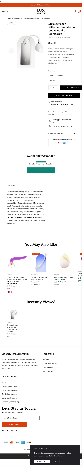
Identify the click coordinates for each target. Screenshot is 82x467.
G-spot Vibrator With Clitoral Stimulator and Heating (12, 328)
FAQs (4, 382)
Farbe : (52, 71)
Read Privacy (58, 456)
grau (51, 75)
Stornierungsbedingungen (11, 402)
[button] (52, 37)
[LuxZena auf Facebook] (3, 430)
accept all (42, 461)
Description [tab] (11, 185)
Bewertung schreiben (45, 170)
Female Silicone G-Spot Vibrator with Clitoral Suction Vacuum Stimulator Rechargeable (17, 280)
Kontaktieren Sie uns (49, 363)
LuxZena (9, 274)
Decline (58, 461)
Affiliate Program (48, 367)
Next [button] (41, 50)
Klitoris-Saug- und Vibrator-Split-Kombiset (64, 278)
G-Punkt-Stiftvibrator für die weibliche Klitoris (40, 278)
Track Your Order (48, 371)
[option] (26, 49)
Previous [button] (11, 50)
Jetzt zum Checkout (64, 95)
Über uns (45, 360)
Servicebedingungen (9, 394)
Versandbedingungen (9, 398)
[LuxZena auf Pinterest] (7, 430)
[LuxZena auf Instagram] (12, 430)
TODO (9, 18)
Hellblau (53, 80)
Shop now (49, 5)
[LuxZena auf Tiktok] (17, 430)
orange (60, 75)
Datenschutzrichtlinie (9, 386)
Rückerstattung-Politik (10, 390)
